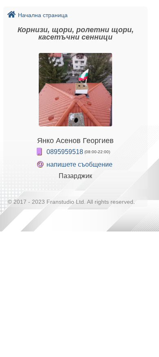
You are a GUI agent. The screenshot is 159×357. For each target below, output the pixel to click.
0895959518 (64, 151)
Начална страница (43, 15)
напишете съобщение (79, 164)
